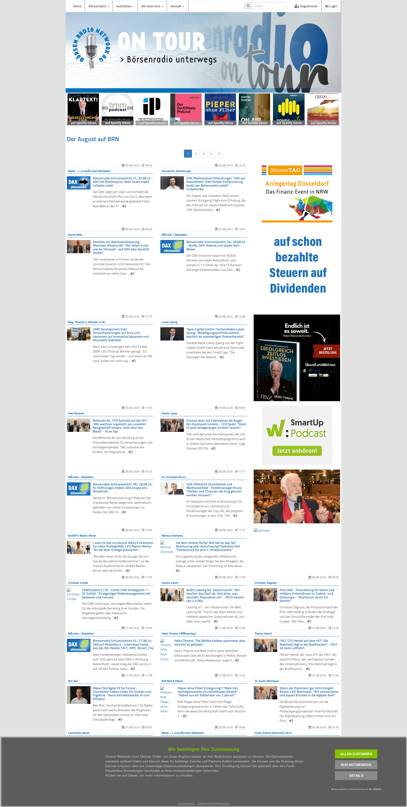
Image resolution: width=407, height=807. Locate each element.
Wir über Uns (151, 6)
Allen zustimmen (356, 754)
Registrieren (308, 6)
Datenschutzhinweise (213, 803)
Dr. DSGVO (375, 789)
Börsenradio (98, 6)
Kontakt (176, 6)
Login (333, 6)
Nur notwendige (356, 765)
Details (356, 776)
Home (77, 6)
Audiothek (124, 6)
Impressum (186, 803)
